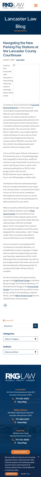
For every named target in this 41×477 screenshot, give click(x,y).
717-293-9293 (22, 398)
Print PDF (9, 320)
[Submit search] (35, 326)
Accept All (11, 474)
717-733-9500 (22, 439)
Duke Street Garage (22, 280)
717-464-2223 (22, 419)
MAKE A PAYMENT (20, 452)
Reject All (25, 474)
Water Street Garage (23, 295)
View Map (22, 402)
